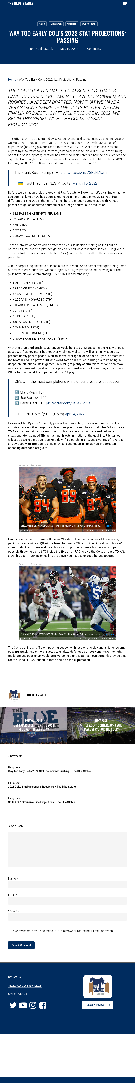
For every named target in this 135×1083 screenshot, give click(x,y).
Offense (71, 24)
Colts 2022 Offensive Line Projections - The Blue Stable (41, 802)
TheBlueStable (44, 48)
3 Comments (93, 48)
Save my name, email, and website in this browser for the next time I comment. (62, 930)
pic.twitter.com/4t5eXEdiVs (68, 403)
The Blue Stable (20, 3)
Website (13, 910)
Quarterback (89, 24)
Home (12, 79)
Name (13, 878)
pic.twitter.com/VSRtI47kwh (84, 172)
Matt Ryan (56, 24)
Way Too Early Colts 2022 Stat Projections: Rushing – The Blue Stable (49, 771)
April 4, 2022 (75, 414)
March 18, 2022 (84, 183)
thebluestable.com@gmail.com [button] (25, 985)
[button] (125, 3)
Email (12, 894)
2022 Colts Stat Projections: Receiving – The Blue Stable (42, 786)
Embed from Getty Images (30, 465)
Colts (42, 24)
